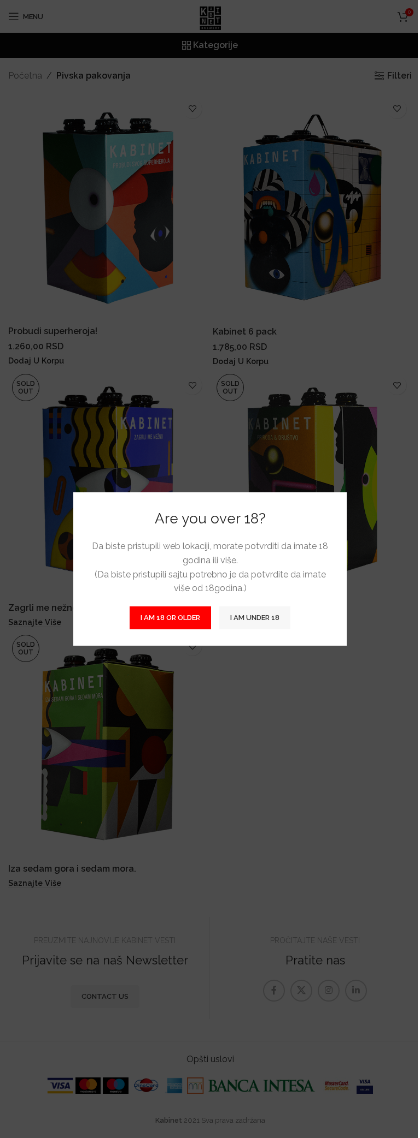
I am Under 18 (254, 617)
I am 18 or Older (170, 617)
